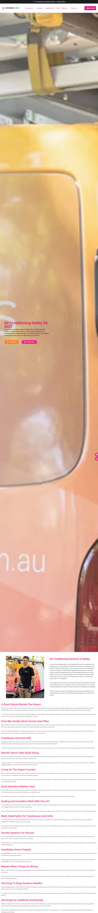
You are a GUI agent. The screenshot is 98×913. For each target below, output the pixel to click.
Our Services (29, 8)
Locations (39, 8)
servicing (8, 887)
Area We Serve (50, 8)
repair (27, 870)
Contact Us (74, 8)
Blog (58, 8)
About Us (64, 8)
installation (7, 853)
